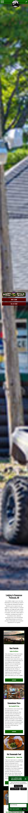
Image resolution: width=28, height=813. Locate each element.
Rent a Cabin (14, 299)
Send (24, 809)
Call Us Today (14, 304)
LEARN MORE (14, 680)
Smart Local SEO (16, 808)
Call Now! (23, 788)
